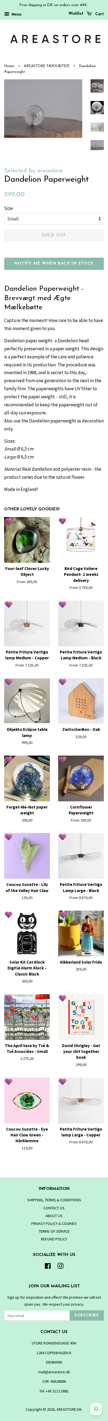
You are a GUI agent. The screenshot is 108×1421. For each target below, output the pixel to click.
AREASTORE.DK (69, 1409)
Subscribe (86, 1315)
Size (8, 208)
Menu (16, 14)
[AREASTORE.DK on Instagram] (60, 1267)
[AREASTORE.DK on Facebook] (48, 1267)
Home (9, 66)
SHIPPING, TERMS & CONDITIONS (54, 1199)
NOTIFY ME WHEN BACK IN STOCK (53, 264)
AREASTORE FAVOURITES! (46, 66)
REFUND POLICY (54, 1239)
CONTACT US (54, 1207)
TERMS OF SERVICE (54, 1231)
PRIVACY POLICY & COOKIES (54, 1223)
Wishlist (75, 14)
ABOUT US (54, 1215)
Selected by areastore (33, 171)
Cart (99, 14)
